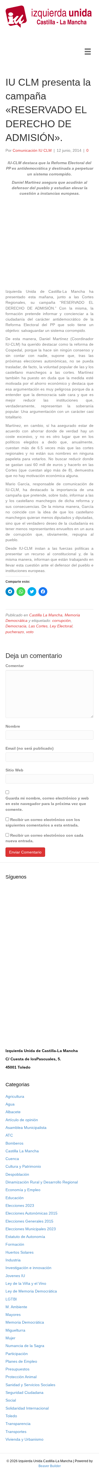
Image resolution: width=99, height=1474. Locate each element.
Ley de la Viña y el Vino (26, 1283)
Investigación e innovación (28, 1268)
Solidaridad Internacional (27, 1408)
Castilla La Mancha (45, 615)
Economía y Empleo (23, 1190)
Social (11, 1400)
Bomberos (14, 1143)
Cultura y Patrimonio (23, 1166)
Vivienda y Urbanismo (24, 1439)
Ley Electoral (61, 626)
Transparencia (18, 1423)
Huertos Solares (20, 1252)
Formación (15, 1244)
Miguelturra (15, 1330)
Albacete (13, 1112)
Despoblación (17, 1174)
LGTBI (11, 1299)
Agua (10, 1104)
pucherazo (15, 632)
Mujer (10, 1338)
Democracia (16, 626)
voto (30, 632)
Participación (17, 1353)
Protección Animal (21, 1377)
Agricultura (15, 1096)
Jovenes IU (15, 1276)
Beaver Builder (49, 1466)
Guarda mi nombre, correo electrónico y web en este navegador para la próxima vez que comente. (47, 804)
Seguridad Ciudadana (24, 1392)
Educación (15, 1198)
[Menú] (88, 51)
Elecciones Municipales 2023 (31, 1229)
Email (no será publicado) (30, 748)
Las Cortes (38, 626)
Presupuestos (17, 1369)
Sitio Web (14, 770)
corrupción (61, 620)
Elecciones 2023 (20, 1205)
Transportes (16, 1431)
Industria (13, 1260)
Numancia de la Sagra (25, 1345)
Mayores (13, 1314)
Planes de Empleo (21, 1361)
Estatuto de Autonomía (25, 1236)
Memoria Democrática (25, 1322)
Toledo (11, 1416)
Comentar (15, 665)
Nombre (13, 726)
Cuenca (12, 1158)
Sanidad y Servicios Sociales (30, 1385)
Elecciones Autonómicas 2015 (31, 1213)
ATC (9, 1135)
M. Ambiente (16, 1307)
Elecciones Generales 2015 (29, 1221)
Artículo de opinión (22, 1120)
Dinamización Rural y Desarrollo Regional (42, 1182)
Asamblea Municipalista (26, 1127)
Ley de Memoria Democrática (31, 1291)
